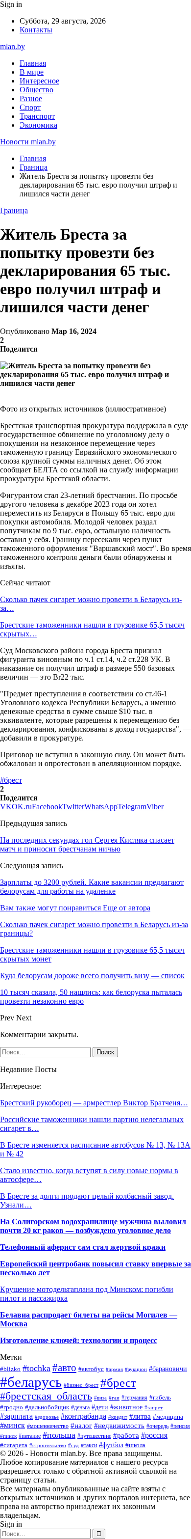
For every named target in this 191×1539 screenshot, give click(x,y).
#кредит (117, 1417)
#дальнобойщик (47, 1407)
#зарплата (16, 1416)
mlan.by (12, 46)
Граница (14, 210)
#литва (140, 1416)
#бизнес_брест (81, 1385)
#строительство (47, 1445)
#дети (100, 1407)
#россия (154, 1435)
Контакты (36, 30)
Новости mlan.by (28, 141)
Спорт (30, 107)
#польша (59, 1435)
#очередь (157, 1426)
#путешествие (94, 1435)
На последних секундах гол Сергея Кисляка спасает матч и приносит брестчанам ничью (87, 844)
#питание (30, 1435)
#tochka (36, 1368)
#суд (73, 1445)
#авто (64, 1368)
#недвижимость (119, 1425)
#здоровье (47, 1417)
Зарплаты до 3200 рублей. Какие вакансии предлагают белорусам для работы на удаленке (92, 886)
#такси (89, 1445)
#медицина (168, 1416)
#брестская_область (46, 1396)
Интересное (39, 81)
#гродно (11, 1407)
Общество (36, 89)
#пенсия (180, 1426)
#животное (126, 1407)
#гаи (114, 1398)
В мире (32, 72)
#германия (134, 1397)
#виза (100, 1398)
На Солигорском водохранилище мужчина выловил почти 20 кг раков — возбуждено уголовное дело (93, 1226)
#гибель (160, 1397)
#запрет (153, 1407)
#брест (11, 780)
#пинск (8, 1436)
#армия (114, 1369)
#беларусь (31, 1382)
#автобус (91, 1369)
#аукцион (136, 1369)
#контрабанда (83, 1416)
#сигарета (13, 1445)
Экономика (38, 125)
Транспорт (37, 116)
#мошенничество (48, 1426)
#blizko (10, 1369)
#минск (12, 1425)
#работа (126, 1435)
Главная (33, 63)
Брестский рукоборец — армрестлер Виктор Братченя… (94, 1103)
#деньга (80, 1407)
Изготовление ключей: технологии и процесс (78, 1340)
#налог (81, 1425)
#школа (135, 1445)
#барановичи (168, 1369)
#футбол (111, 1445)
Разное (31, 98)
